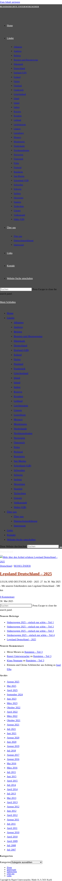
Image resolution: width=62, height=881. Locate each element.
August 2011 (13, 819)
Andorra (18, 327)
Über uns (12, 511)
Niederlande (20, 428)
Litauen (18, 410)
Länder (10, 317)
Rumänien (19, 456)
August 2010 (13, 832)
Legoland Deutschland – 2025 (26, 574)
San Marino (20, 461)
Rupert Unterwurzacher (18, 656)
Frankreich (19, 368)
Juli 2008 (11, 845)
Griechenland (21, 373)
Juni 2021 (11, 733)
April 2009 (12, 841)
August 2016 (13, 759)
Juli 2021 (11, 729)
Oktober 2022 (13, 707)
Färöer (17, 359)
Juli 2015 (11, 772)
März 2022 (12, 716)
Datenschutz (12, 871)
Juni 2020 (11, 742)
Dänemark (19, 341)
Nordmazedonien (23, 433)
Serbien (18, 479)
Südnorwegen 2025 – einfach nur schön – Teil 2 (30, 626)
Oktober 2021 (13, 720)
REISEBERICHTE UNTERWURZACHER (19, 7)
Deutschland (20, 345)
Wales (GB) (20, 507)
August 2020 (13, 737)
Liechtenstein (21, 405)
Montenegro (20, 424)
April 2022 (12, 712)
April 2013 (12, 802)
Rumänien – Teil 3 (33, 652)
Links (10, 530)
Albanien (19, 322)
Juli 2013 (11, 793)
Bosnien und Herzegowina (28, 336)
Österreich (19, 442)
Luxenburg (20, 414)
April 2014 (12, 789)
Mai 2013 (11, 798)
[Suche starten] (61, 547)
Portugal (18, 451)
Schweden (19, 470)
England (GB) (21, 350)
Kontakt (11, 535)
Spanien (18, 488)
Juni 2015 (11, 776)
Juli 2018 (11, 750)
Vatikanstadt (20, 502)
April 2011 (12, 828)
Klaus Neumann (14, 660)
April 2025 (12, 690)
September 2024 (15, 694)
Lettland (18, 401)
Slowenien (19, 484)
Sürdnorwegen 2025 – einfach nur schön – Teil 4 (31, 635)
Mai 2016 (11, 763)
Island (17, 382)
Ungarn (18, 498)
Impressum (20, 525)
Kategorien (5, 862)
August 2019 (13, 746)
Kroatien (18, 396)
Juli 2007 (11, 849)
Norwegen (19, 438)
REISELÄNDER (22, 566)
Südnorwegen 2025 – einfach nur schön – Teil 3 (30, 631)
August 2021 (13, 724)
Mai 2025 (11, 686)
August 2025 (13, 682)
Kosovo (18, 391)
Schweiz (18, 475)
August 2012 (13, 806)
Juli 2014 (11, 785)
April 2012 (12, 815)
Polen (17, 447)
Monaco (18, 419)
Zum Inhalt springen (10, 2)
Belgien (18, 331)
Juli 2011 (11, 824)
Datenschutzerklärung (25, 521)
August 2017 (13, 755)
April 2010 (12, 836)
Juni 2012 (11, 811)
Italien (17, 387)
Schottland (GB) (22, 465)
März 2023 (12, 703)
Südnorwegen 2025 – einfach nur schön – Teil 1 (30, 622)
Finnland (18, 364)
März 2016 (12, 768)
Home (10, 313)
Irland (17, 378)
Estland (18, 354)
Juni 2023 (11, 699)
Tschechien (20, 493)
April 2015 (12, 781)
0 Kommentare (7, 597)
